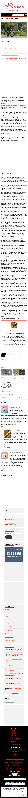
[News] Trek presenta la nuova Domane (10, 55)
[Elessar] (2, 14)
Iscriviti (9, 537)
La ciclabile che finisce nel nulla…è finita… (10, 52)
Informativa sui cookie (6, 792)
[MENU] (26, 15)
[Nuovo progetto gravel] (6, 385)
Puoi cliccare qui (22, 341)
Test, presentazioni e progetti (10, 640)
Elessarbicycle (16, 20)
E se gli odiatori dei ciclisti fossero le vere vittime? (12, 48)
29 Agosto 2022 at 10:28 (15, 407)
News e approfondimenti (10, 394)
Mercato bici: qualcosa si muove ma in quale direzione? (13, 45)
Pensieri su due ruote (9, 637)
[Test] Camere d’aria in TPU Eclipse (15, 765)
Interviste (6, 616)
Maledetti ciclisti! (15, 693)
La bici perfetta (8, 619)
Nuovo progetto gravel (5, 388)
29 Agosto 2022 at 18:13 (15, 453)
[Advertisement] (14, 78)
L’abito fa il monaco (4, 397)
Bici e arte (7, 609)
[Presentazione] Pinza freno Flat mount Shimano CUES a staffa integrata (15, 750)
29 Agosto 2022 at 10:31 (18, 432)
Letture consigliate (8, 623)
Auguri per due (16, 376)
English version (8, 613)
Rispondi (5, 426)
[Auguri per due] (19, 372)
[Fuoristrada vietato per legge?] (6, 372)
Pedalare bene (7, 633)
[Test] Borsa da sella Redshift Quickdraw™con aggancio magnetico (15, 763)
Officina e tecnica (8, 630)
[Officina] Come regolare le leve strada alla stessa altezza (15, 753)
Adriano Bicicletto (8, 673)
